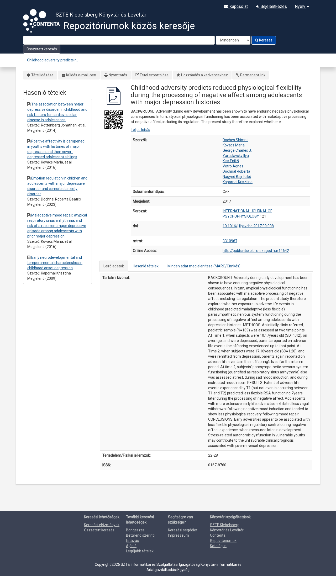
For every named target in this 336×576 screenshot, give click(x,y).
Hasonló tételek (146, 266)
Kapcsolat (238, 6)
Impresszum (178, 535)
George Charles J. (237, 150)
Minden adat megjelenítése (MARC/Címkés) (203, 266)
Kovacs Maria (234, 145)
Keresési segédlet (182, 530)
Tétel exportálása (154, 75)
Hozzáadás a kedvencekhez (204, 75)
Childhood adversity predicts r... (52, 60)
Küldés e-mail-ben (81, 75)
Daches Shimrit (235, 140)
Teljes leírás (140, 130)
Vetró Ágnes (233, 166)
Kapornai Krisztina (238, 182)
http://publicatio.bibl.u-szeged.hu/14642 (256, 251)
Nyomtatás (118, 75)
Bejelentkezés (273, 6)
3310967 (230, 241)
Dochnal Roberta (236, 171)
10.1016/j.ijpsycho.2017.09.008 (248, 226)
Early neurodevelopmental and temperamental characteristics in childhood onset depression (54, 262)
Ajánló (131, 546)
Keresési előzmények (101, 525)
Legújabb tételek (140, 551)
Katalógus (218, 546)
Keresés (265, 40)
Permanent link (252, 75)
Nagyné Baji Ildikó (237, 177)
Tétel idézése (42, 75)
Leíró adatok (113, 266)
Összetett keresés (42, 49)
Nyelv (300, 6)
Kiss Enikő (231, 161)
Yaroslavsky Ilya (236, 156)
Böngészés (135, 530)
